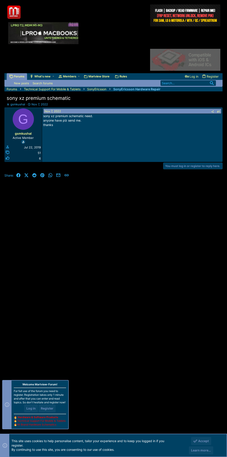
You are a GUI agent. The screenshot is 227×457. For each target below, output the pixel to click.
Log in (31, 408)
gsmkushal (17, 104)
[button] (53, 76)
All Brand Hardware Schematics (36, 424)
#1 (218, 111)
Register (47, 408)
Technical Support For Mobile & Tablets (41, 420)
